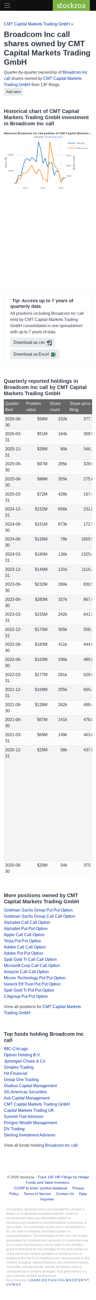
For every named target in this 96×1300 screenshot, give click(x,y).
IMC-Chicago (16, 1049)
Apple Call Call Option (24, 935)
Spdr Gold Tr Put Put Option (29, 990)
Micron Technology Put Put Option (35, 978)
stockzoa (71, 5)
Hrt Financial (15, 1073)
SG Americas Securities (25, 1092)
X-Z (18, 1284)
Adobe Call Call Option (25, 947)
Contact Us (65, 1194)
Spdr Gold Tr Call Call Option (30, 959)
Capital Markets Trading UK (29, 1110)
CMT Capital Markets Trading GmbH (37, 24)
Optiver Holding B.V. (22, 1055)
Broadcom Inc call (61, 1145)
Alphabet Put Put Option (26, 928)
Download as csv (29, 342)
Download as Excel (31, 354)
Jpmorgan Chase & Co (24, 1061)
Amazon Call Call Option (26, 972)
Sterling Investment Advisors (29, 1135)
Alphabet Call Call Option (27, 922)
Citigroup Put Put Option (26, 996)
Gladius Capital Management (30, 1086)
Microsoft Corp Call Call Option (32, 965)
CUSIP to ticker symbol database (41, 1188)
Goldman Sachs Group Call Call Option (39, 916)
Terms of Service (37, 1194)
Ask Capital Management (27, 1098)
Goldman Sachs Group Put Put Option (38, 910)
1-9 (31, 1280)
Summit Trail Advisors (23, 1116)
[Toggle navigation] (7, 5)
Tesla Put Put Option (22, 941)
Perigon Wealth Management (30, 1123)
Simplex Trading (19, 1067)
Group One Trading (21, 1079)
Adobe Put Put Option (23, 953)
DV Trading (14, 1129)
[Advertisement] (48, 241)
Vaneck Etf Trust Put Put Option (32, 984)
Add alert (13, 92)
